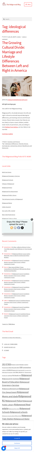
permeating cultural (16, 146)
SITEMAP (6, 350)
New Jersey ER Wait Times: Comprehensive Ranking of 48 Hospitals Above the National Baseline (17, 269)
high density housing (7, 372)
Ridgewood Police (7, 187)
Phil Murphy (15, 375)
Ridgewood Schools (7, 180)
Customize (17, 443)
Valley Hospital (6, 207)
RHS (20, 375)
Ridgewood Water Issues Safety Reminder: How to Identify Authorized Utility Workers (17, 255)
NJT (23, 372)
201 (3, 364)
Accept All (17, 438)
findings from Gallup (11, 127)
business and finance (14, 142)
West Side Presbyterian (8, 215)
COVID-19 (4, 370)
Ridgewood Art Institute (10, 379)
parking (10, 375)
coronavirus (27, 368)
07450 (8, 364)
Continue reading (7, 134)
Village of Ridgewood (8, 184)
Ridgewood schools (18, 412)
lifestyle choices (23, 144)
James (19, 37)
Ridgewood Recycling (14, 408)
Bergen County (15, 364)
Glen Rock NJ (21, 370)
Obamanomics (28, 372)
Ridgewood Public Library (9, 195)
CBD (21, 367)
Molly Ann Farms (7, 172)
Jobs (14, 372)
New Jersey (19, 372)
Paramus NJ (4, 375)
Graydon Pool (28, 370)
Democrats (15, 370)
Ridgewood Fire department (10, 191)
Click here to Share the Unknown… (12, 337)
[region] (17, 436)
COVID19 (9, 370)
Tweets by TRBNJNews (8, 324)
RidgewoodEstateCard (10, 389)
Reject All (17, 448)
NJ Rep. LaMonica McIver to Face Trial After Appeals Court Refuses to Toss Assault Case (18, 249)
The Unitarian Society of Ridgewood (12, 199)
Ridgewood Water (7, 203)
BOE (18, 367)
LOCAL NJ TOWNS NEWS (10, 344)
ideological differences (11, 144)
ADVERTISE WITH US (9, 347)
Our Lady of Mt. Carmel (8, 211)
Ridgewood (26, 375)
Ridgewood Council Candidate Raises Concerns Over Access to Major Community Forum (16, 262)
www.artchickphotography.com (17, 100)
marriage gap (6, 146)
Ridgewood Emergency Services (11, 176)
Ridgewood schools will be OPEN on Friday (11, 416)
